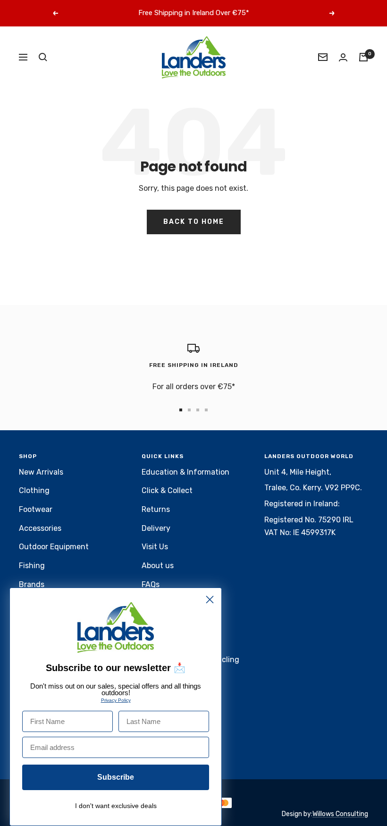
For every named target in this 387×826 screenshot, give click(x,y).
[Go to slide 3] (197, 410)
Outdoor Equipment (54, 546)
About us (158, 565)
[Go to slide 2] (189, 410)
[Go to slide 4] (206, 410)
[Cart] (363, 57)
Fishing (32, 565)
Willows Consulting (340, 814)
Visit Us (155, 546)
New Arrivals (41, 472)
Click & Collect (167, 490)
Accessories (40, 528)
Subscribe (115, 777)
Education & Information (185, 472)
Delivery (156, 528)
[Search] (43, 57)
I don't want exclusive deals (116, 805)
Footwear (35, 509)
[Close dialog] (210, 599)
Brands (31, 584)
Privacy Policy (116, 700)
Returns (156, 509)
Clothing (34, 490)
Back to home (193, 222)
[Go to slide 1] (180, 410)
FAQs (151, 584)
